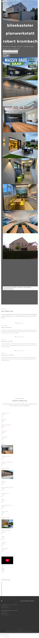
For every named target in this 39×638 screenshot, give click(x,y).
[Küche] (1, 441)
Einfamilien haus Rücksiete (5, 517)
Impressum (19, 628)
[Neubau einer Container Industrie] (1, 503)
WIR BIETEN (3, 353)
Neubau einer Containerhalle (5, 530)
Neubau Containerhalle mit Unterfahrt (7, 487)
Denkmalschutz (3, 542)
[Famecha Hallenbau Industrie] (1, 454)
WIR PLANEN (3, 339)
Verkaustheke (3, 481)
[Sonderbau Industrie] (1, 509)
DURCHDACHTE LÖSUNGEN (7, 355)
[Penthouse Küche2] (1, 429)
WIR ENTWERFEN (4, 325)
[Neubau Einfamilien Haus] (1, 411)
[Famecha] (1, 497)
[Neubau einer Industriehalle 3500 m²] (1, 460)
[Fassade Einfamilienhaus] (1, 466)
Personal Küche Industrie (5, 493)
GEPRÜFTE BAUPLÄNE (6, 327)
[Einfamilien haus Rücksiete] (1, 515)
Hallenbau (3, 536)
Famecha (2, 499)
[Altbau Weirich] (1, 417)
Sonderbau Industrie (4, 511)
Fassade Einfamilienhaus (5, 468)
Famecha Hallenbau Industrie (5, 456)
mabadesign (31, 631)
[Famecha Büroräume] (1, 435)
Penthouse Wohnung (4, 548)
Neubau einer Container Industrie (6, 505)
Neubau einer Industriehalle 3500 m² (7, 462)
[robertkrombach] (4, 1)
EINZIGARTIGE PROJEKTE (7, 341)
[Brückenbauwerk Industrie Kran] (1, 423)
